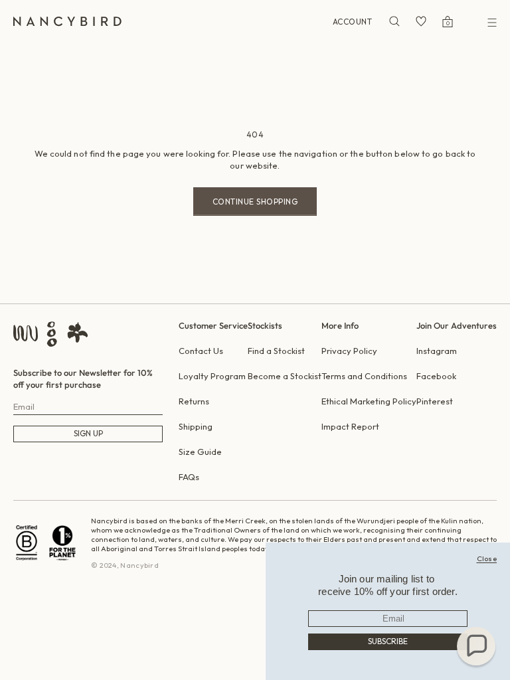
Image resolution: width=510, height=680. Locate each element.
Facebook (436, 376)
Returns (194, 401)
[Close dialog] (487, 558)
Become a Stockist (284, 376)
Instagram (436, 350)
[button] (476, 646)
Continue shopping (255, 202)
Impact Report (350, 426)
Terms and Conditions (364, 376)
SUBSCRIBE (388, 641)
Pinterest (434, 401)
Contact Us (201, 350)
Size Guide (200, 451)
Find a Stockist (276, 350)
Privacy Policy (349, 350)
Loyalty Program (212, 376)
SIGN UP (88, 433)
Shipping (195, 426)
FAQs (189, 476)
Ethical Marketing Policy (368, 401)
